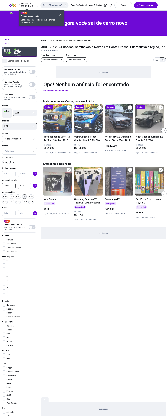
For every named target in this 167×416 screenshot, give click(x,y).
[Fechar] (60, 15)
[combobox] (54, 5)
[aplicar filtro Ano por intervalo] (35, 186)
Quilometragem (9, 168)
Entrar (123, 5)
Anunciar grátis (147, 5)
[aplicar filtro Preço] (35, 213)
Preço (5, 208)
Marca (5, 106)
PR (50, 40)
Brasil (43, 40)
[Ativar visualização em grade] (163, 59)
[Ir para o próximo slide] (163, 130)
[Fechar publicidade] (45, 399)
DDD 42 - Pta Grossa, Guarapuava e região (73, 40)
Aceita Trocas (8, 158)
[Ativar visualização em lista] (156, 59)
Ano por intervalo (9, 180)
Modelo (5, 121)
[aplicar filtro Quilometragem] (35, 174)
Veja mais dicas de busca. (55, 90)
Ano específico (8, 192)
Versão (5, 133)
